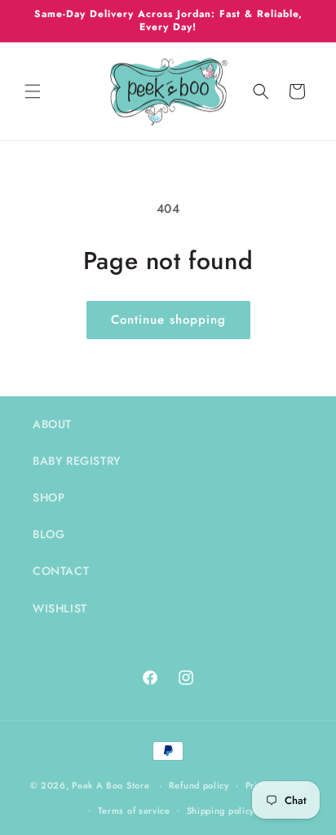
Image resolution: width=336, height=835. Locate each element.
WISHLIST (60, 608)
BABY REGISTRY (77, 461)
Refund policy (199, 785)
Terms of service (134, 810)
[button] (33, 91)
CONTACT (61, 571)
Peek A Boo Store (110, 785)
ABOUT (52, 424)
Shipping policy (221, 810)
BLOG (48, 534)
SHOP (48, 497)
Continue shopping (168, 320)
